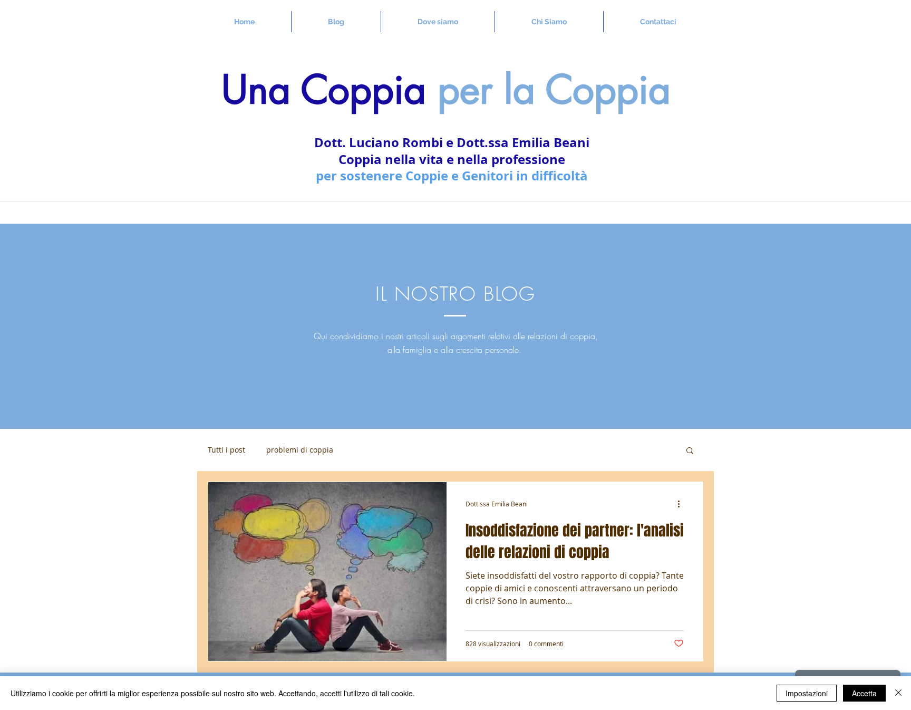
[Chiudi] (898, 693)
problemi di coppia (299, 450)
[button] (690, 451)
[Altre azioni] (682, 503)
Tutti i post (226, 450)
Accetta (864, 693)
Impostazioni (807, 693)
